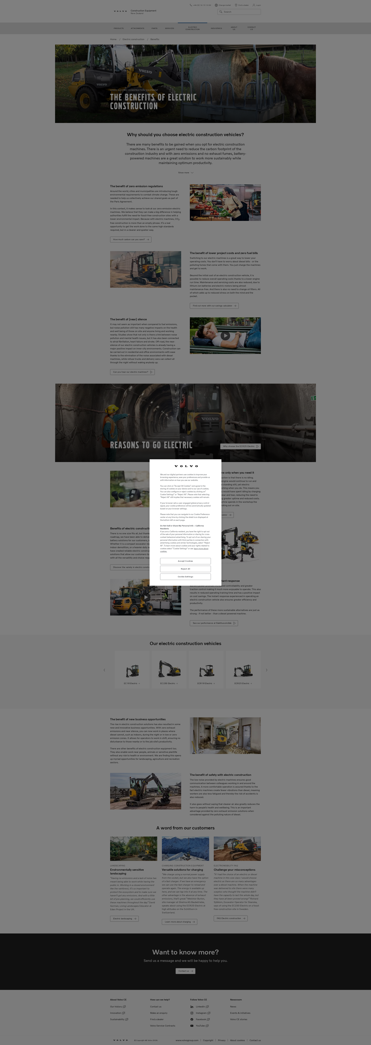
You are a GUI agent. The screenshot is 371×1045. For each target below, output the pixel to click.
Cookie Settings (185, 577)
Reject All (185, 569)
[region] (185, 522)
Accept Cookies (185, 561)
